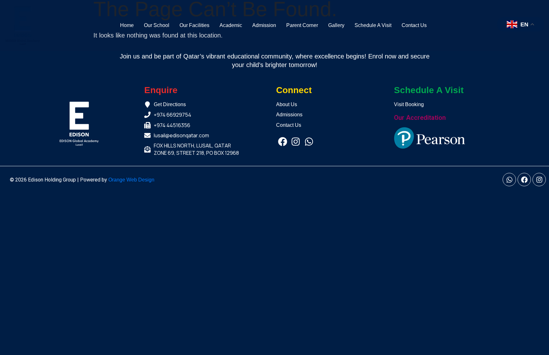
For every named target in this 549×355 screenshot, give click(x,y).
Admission (264, 25)
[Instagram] (295, 141)
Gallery (336, 25)
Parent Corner (302, 25)
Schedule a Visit (373, 25)
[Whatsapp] (308, 141)
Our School (156, 25)
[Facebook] (282, 141)
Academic (231, 25)
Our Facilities (194, 25)
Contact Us (414, 25)
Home (127, 25)
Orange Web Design (131, 179)
